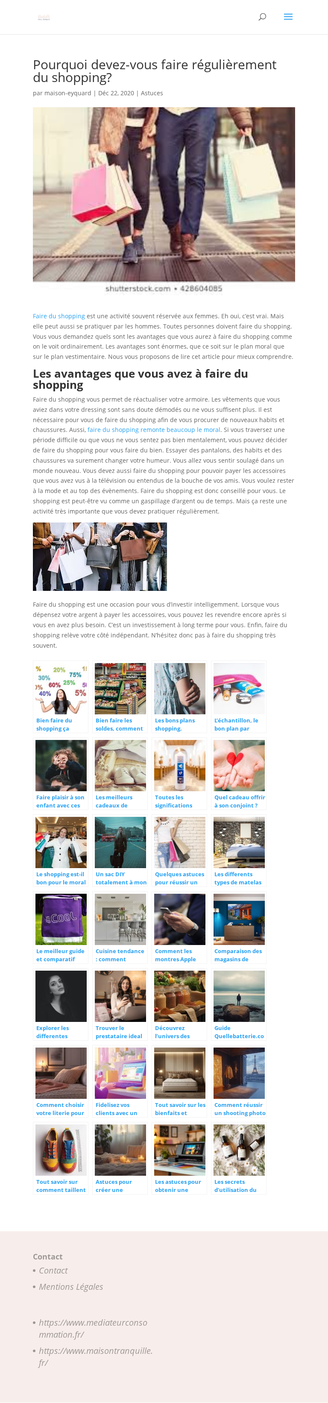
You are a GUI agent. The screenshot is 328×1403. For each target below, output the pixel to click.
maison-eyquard (67, 93)
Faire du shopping (59, 316)
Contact (53, 1270)
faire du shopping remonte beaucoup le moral (154, 430)
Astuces (152, 93)
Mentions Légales (71, 1286)
